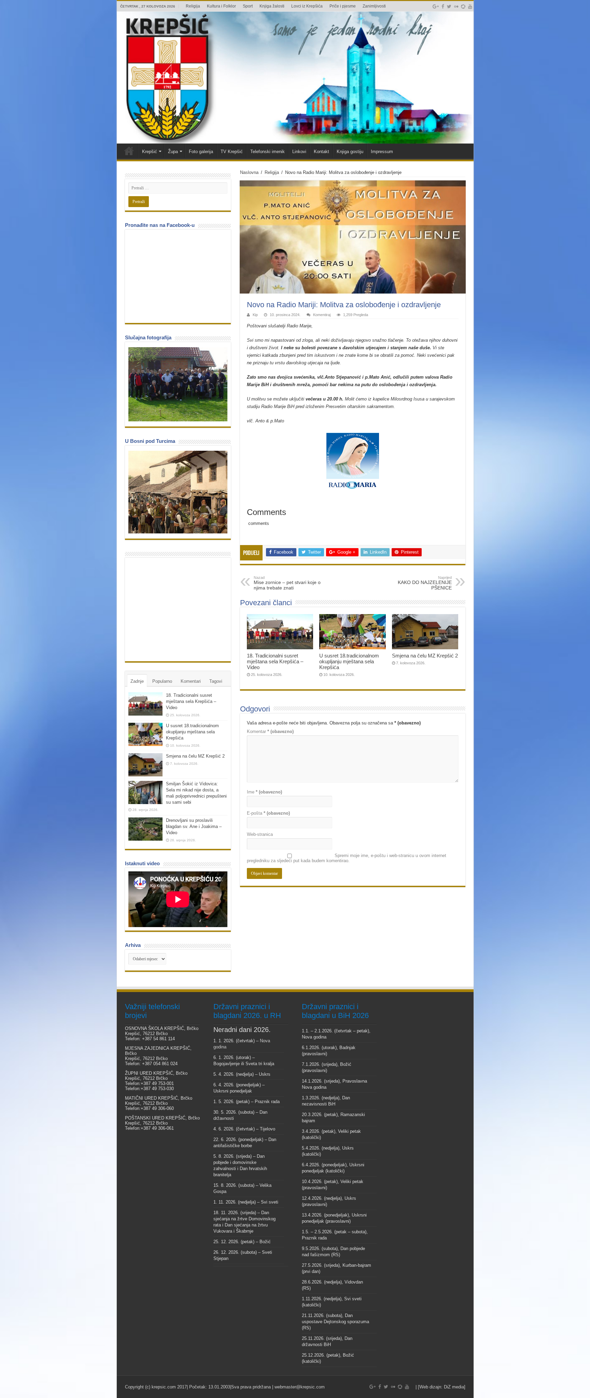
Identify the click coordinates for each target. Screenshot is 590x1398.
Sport (248, 6)
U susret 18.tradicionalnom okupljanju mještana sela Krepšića (349, 661)
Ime (264, 792)
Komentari (191, 681)
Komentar (270, 731)
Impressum (382, 151)
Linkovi (299, 151)
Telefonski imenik (267, 151)
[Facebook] (443, 6)
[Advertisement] (179, 609)
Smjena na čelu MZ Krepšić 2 (425, 656)
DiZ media (454, 1386)
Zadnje (137, 681)
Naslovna (249, 172)
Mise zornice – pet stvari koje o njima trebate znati (287, 583)
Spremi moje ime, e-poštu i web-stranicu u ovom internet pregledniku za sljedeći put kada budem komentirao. (346, 858)
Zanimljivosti (374, 6)
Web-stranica (260, 834)
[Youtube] (470, 6)
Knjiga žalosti (271, 6)
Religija (193, 6)
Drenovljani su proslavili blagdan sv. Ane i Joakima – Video (194, 826)
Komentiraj (322, 315)
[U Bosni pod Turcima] (177, 492)
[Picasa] (463, 6)
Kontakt (321, 151)
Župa (173, 151)
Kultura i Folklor (221, 6)
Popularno (162, 681)
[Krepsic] (295, 78)
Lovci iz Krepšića (307, 6)
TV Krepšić (232, 151)
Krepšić (149, 151)
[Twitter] (449, 6)
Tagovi (215, 681)
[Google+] (435, 6)
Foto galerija (201, 151)
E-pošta (268, 813)
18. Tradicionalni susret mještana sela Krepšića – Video (275, 661)
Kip (255, 315)
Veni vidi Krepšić (129, 151)
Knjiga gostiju (350, 151)
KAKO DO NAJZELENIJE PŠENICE (425, 583)
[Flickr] (456, 6)
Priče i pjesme (342, 6)
